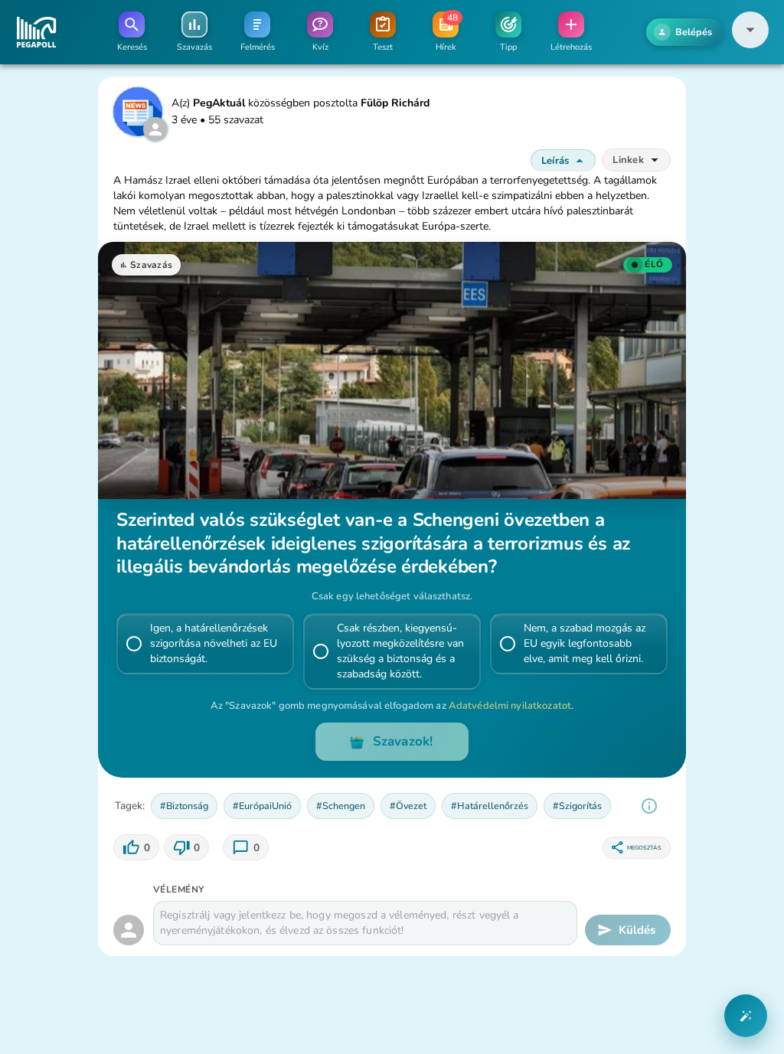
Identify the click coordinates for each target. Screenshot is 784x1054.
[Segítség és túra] (745, 1015)
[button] (750, 45)
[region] (649, 806)
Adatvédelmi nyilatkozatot (510, 706)
